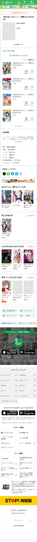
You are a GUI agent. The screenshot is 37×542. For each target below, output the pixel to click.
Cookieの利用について (26, 469)
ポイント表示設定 (25, 443)
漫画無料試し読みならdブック (9, 323)
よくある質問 (24, 438)
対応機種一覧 (24, 432)
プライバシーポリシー (7, 464)
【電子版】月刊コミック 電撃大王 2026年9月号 (23, 80)
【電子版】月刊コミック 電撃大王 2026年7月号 (23, 111)
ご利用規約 (4, 458)
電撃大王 (11, 155)
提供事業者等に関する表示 (26, 458)
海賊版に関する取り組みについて (7, 475)
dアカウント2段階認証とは (7, 469)
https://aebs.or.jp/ (17, 492)
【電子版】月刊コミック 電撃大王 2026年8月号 (23, 96)
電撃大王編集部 (20, 23)
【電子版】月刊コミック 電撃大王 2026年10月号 (23, 64)
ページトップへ (18, 520)
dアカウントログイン (7, 448)
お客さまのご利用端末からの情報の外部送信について (26, 475)
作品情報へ (17, 44)
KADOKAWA (11, 149)
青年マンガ (12, 152)
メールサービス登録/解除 (7, 438)
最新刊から (31, 59)
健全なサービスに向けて (26, 464)
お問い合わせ (5, 443)
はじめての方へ (9, 432)
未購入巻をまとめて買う (20, 55)
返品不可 (18, 28)
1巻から (25, 59)
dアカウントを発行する (18, 510)
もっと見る (30, 215)
